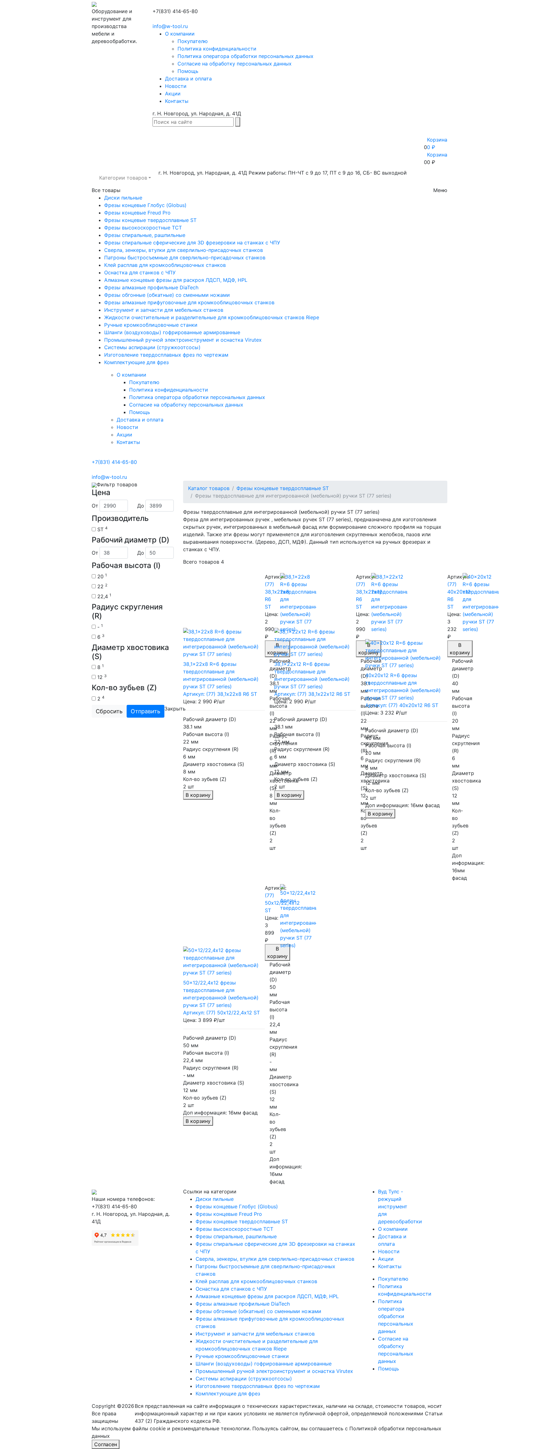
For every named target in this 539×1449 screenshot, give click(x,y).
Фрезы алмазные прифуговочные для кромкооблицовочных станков (189, 302)
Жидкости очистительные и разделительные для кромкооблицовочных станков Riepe (211, 317)
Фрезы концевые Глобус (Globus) (145, 205)
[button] (125, 177)
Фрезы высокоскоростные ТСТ (143, 227)
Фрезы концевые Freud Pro (137, 212)
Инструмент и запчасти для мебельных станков (163, 310)
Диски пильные (123, 198)
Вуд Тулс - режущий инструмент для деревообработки (400, 1206)
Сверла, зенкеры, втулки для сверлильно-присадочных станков (183, 250)
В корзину (198, 795)
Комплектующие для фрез (136, 362)
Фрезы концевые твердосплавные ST (150, 220)
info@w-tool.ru (170, 26)
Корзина (437, 155)
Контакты (176, 101)
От (95, 506)
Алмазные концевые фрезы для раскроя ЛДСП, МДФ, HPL (175, 280)
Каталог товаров (209, 488)
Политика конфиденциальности (216, 49)
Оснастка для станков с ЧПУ (140, 272)
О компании (180, 34)
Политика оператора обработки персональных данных (245, 56)
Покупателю (192, 41)
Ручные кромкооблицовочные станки (150, 325)
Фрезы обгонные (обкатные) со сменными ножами (167, 295)
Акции (173, 93)
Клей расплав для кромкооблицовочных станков (165, 265)
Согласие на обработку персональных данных (234, 63)
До (140, 506)
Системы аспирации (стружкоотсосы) (152, 347)
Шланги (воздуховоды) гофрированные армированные (172, 332)
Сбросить (109, 711)
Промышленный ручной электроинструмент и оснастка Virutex (183, 340)
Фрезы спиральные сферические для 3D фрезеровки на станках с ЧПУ (192, 242)
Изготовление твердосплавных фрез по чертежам (166, 355)
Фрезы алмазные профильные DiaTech (151, 287)
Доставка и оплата (188, 78)
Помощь (187, 71)
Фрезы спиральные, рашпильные (144, 235)
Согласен (105, 1444)
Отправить (145, 711)
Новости (176, 86)
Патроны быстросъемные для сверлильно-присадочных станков (184, 257)
